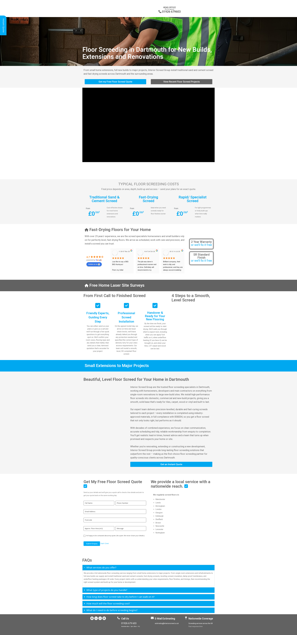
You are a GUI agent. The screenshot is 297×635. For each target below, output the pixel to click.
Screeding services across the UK (201, 623)
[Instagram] (100, 618)
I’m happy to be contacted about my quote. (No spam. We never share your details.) (115, 536)
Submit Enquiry (92, 544)
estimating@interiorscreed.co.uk (167, 623)
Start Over (104, 543)
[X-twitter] (96, 618)
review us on (92, 264)
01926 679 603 (128, 623)
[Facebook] (92, 618)
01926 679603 (169, 11)
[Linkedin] (104, 618)
